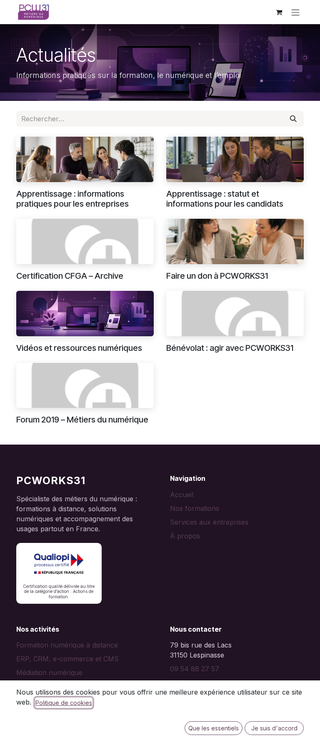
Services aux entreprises (209, 522)
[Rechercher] (293, 119)
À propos (185, 536)
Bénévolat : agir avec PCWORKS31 (229, 348)
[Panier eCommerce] (278, 12)
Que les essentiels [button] (213, 728)
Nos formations (194, 508)
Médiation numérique (49, 672)
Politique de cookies (63, 702)
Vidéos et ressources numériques (79, 348)
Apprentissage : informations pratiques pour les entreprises (72, 199)
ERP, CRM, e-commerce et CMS (67, 659)
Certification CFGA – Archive (69, 276)
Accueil (181, 494)
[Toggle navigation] (295, 12)
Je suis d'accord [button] (274, 728)
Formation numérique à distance (67, 645)
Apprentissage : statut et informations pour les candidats (224, 199)
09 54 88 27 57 (194, 669)
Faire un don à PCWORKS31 (217, 276)
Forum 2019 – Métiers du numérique (82, 420)
